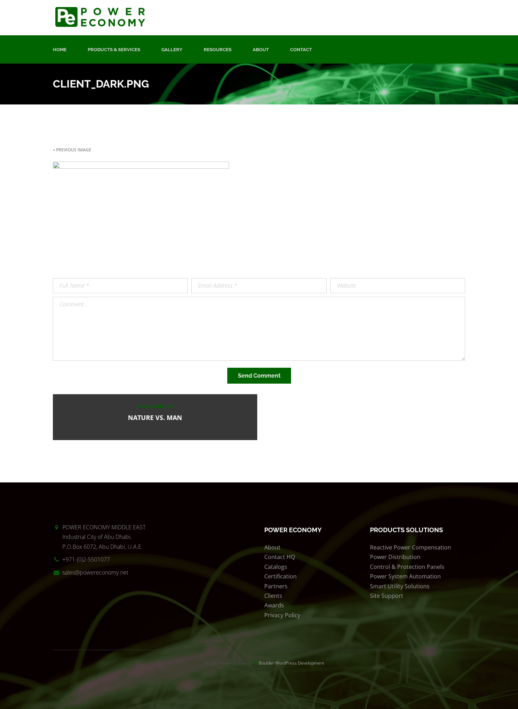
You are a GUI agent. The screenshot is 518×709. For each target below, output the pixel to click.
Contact (301, 49)
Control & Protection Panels (407, 567)
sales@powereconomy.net (95, 572)
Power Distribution (395, 557)
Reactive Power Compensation (410, 547)
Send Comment (259, 375)
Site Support (386, 596)
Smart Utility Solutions (400, 586)
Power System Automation (405, 576)
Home (60, 49)
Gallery (172, 49)
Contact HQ (279, 557)
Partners (276, 586)
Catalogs (275, 567)
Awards (274, 605)
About (261, 49)
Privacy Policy (282, 615)
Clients (273, 596)
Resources (218, 49)
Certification (280, 576)
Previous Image (73, 150)
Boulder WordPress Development (291, 663)
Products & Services (114, 49)
